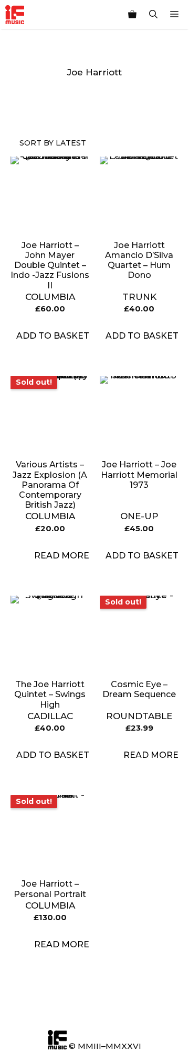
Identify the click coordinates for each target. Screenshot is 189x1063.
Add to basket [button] (52, 336)
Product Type (40, 105)
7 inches (82, 105)
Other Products (61, 105)
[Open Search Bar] (153, 14)
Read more (61, 556)
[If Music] (14, 14)
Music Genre (19, 105)
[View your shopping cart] (132, 14)
